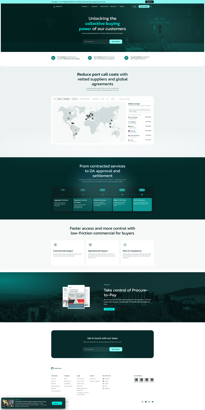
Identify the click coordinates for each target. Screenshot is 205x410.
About (65, 378)
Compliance (67, 383)
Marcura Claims (55, 386)
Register (56, 403)
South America (95, 99)
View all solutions (55, 391)
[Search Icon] (151, 6)
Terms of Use (80, 381)
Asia (108, 99)
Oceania (113, 99)
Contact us (93, 378)
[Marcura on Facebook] (146, 402)
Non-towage (66, 99)
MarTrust (53, 383)
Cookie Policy (80, 383)
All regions (74, 99)
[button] (69, 118)
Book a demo (116, 41)
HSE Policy (79, 386)
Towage (59, 99)
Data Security (67, 381)
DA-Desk (53, 378)
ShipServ (53, 388)
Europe (102, 99)
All (54, 99)
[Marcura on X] (142, 402)
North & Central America (84, 99)
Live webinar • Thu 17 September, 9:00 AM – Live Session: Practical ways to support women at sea (78, 2)
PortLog (53, 381)
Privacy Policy (80, 378)
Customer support (94, 381)
